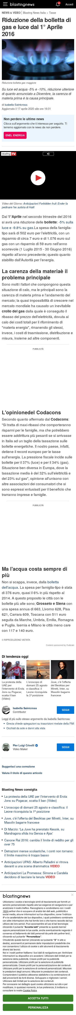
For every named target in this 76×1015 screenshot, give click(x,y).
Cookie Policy (30, 990)
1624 (5, 911)
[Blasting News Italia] (22, 4)
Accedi (69, 4)
